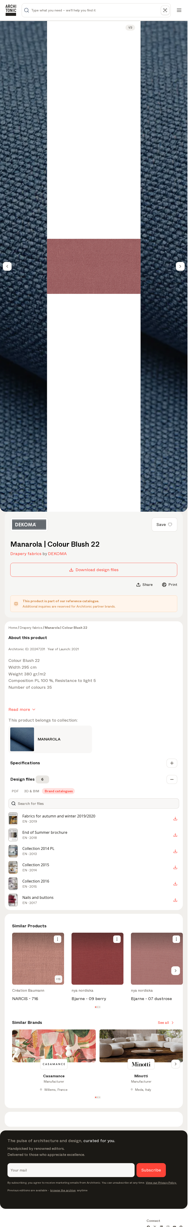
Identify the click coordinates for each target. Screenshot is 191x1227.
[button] (95, 1007)
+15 (58, 979)
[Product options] (57, 939)
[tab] (14, 791)
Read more (19, 709)
